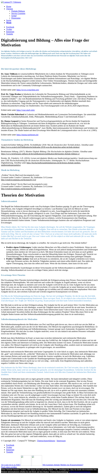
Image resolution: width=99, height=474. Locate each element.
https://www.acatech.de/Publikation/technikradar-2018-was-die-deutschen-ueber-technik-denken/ (40, 147)
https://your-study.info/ (25, 110)
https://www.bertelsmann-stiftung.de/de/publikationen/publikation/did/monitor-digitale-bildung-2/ (40, 154)
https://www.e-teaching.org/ (27, 90)
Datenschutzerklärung (46, 441)
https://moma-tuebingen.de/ (27, 135)
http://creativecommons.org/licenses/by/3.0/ (18, 180)
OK (71, 472)
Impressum (61, 441)
